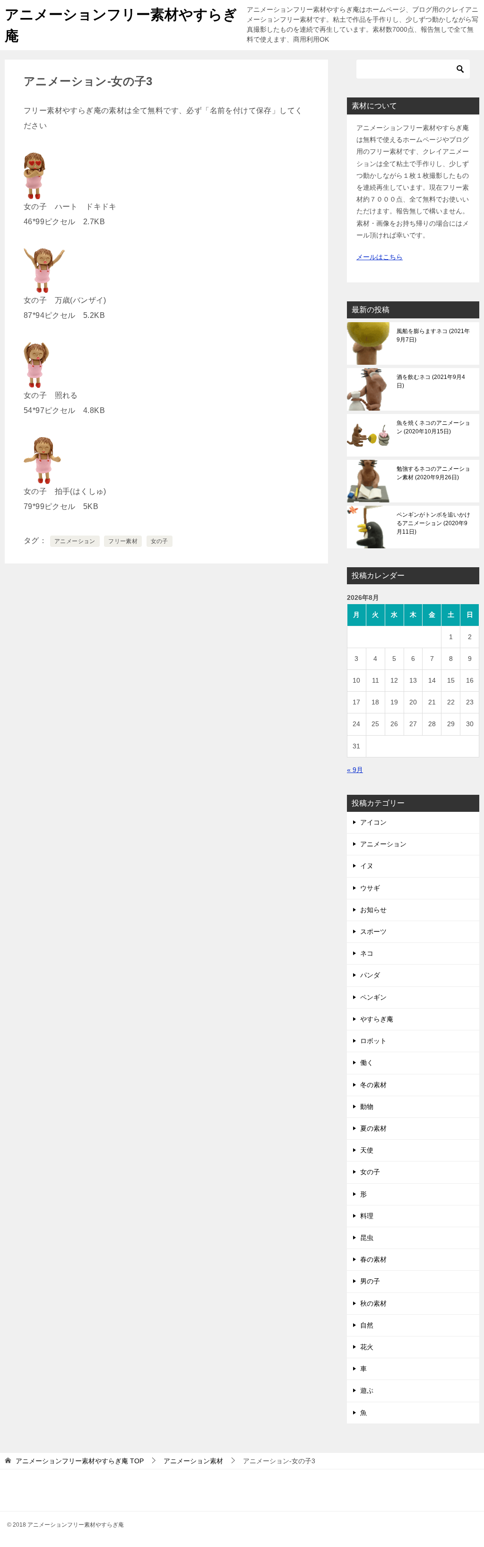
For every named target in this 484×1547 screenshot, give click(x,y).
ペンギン (373, 997)
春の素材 (373, 1259)
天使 (366, 1150)
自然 (366, 1325)
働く (366, 1062)
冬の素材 (373, 1085)
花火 (366, 1347)
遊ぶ (366, 1390)
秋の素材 (373, 1303)
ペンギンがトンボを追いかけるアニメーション (433, 523)
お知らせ (373, 910)
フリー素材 (123, 541)
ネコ (366, 953)
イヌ (366, 866)
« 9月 (355, 770)
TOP (80, 1461)
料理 (366, 1216)
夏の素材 (373, 1128)
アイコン (373, 822)
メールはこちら (379, 257)
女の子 (159, 541)
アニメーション (74, 541)
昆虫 (366, 1237)
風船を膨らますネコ (433, 335)
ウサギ (370, 888)
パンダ (370, 975)
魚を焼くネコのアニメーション (433, 427)
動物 (366, 1106)
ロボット (373, 1041)
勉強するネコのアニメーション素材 (433, 473)
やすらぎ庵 (376, 1019)
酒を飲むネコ (431, 381)
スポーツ (373, 931)
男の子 (370, 1281)
